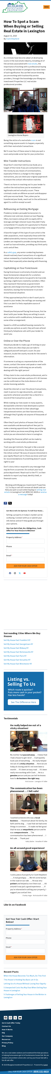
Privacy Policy (7, 1043)
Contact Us (6, 1026)
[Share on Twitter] (10, 503)
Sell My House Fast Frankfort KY (17, 640)
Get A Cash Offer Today (11, 1023)
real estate (32, 63)
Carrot (45, 1065)
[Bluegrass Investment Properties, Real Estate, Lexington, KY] (25, 603)
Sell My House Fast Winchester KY (18, 663)
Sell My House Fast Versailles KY (17, 660)
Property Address (14, 537)
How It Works (7, 1029)
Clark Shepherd (12, 38)
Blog (4, 1046)
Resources (6, 1039)
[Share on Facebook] (5, 503)
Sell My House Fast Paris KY (15, 656)
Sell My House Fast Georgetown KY (18, 644)
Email (9, 555)
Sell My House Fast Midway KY (16, 648)
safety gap (11, 252)
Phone (9, 546)
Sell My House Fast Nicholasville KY (18, 652)
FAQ (3, 1033)
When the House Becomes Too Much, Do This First (25, 975)
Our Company (7, 1036)
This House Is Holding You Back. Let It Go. (21, 979)
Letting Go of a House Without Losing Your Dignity (25, 983)
